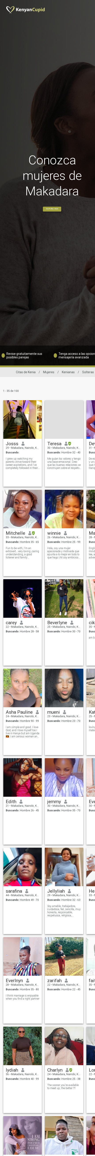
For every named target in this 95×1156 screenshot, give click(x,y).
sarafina (14, 891)
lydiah (12, 1070)
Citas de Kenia (26, 372)
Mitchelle (15, 533)
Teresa (54, 443)
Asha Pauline (19, 712)
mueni (53, 712)
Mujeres (48, 372)
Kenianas (68, 372)
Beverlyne (57, 622)
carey (11, 622)
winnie (54, 533)
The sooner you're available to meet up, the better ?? (63, 1087)
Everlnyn (14, 980)
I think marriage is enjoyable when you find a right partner (22, 997)
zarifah (54, 980)
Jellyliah (56, 891)
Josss (12, 443)
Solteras (88, 372)
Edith (11, 801)
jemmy (54, 801)
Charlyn (55, 1070)
